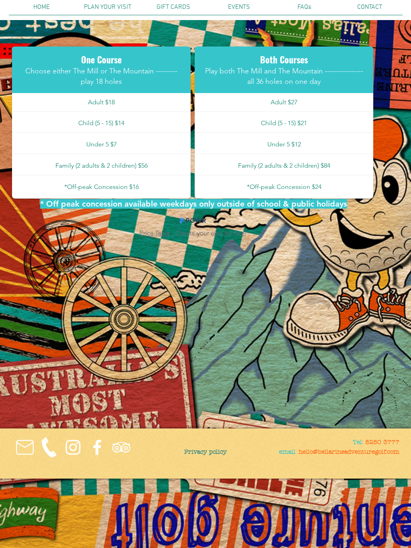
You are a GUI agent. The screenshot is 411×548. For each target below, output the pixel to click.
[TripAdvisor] (121, 447)
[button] (107, 10)
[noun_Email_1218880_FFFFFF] (25, 447)
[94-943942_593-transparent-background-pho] (49, 447)
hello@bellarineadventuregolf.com (349, 451)
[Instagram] (73, 447)
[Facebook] (97, 447)
